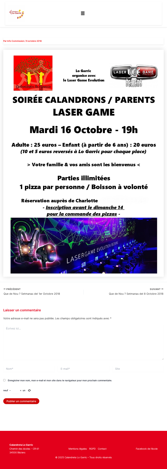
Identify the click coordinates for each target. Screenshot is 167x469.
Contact (102, 448)
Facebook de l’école (147, 448)
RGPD (92, 448)
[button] (82, 13)
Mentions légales (77, 448)
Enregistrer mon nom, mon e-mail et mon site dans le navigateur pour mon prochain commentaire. (60, 380)
